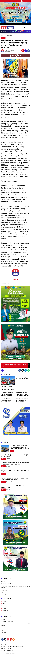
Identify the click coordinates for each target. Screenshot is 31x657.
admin (6, 50)
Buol (4, 603)
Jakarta (5, 613)
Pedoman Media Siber (7, 584)
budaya (4, 383)
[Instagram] (8, 639)
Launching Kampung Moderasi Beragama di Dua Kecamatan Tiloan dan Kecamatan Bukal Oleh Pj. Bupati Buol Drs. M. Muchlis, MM (7, 388)
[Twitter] (22, 370)
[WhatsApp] (28, 370)
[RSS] (13, 639)
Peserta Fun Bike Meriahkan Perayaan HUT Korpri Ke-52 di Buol (12, 647)
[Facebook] (19, 370)
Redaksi (3, 581)
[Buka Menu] (26, 27)
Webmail (3, 595)
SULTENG (5, 601)
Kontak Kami (4, 590)
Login (2, 592)
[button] (24, 27)
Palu (4, 606)
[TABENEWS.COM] (7, 27)
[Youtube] (11, 639)
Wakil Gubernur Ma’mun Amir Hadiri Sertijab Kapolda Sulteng (22, 400)
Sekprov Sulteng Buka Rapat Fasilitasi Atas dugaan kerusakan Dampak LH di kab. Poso (7, 394)
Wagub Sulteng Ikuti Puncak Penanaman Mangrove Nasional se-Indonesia (22, 394)
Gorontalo (5, 610)
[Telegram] (25, 370)
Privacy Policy (5, 645)
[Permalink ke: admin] (3, 50)
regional (3, 37)
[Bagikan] (28, 50)
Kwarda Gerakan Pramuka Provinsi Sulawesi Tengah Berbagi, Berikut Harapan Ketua (6, 400)
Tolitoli (4, 608)
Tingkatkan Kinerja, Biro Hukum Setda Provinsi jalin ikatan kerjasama (22, 378)
